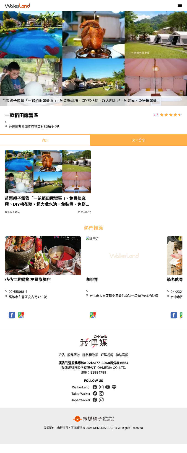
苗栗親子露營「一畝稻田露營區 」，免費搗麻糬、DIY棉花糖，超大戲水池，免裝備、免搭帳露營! (47, 204)
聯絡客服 (122, 355)
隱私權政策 (90, 355)
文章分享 (138, 140)
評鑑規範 (107, 355)
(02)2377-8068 (97, 363)
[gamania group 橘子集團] (93, 419)
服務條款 (73, 355)
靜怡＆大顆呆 (12, 212)
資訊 (45, 140)
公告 (62, 355)
